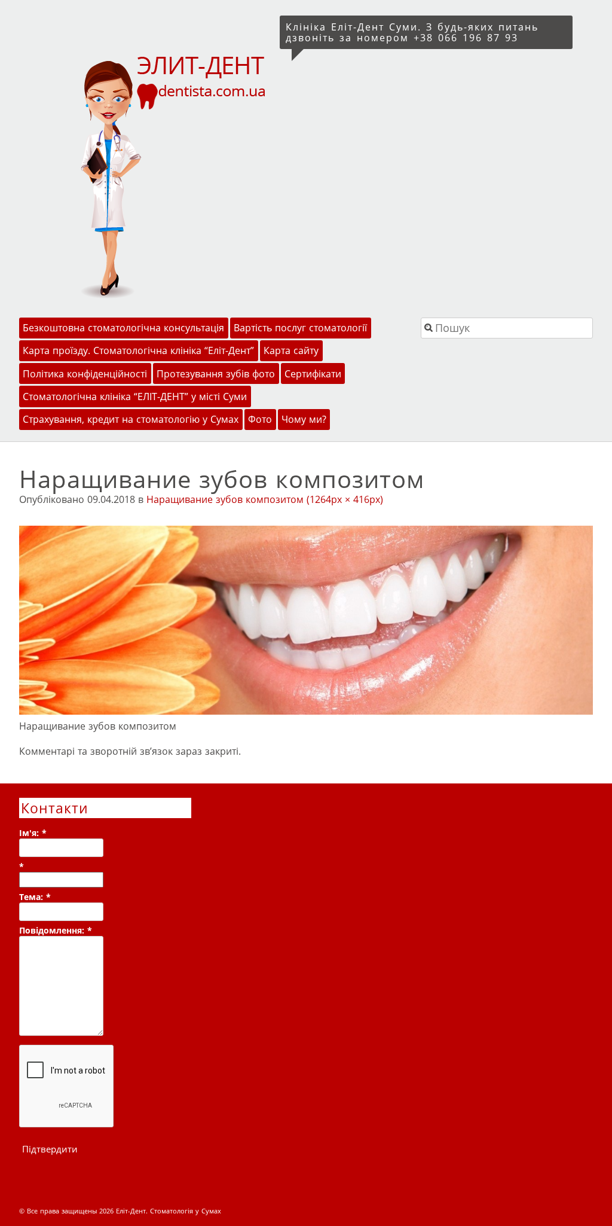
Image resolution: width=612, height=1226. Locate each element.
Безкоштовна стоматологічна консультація (123, 327)
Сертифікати (312, 373)
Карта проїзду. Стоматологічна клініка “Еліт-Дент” (138, 350)
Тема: (35, 896)
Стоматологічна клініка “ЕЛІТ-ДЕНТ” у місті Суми (135, 396)
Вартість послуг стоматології (300, 327)
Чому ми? (303, 419)
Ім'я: (33, 832)
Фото (260, 419)
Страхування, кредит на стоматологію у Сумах (130, 419)
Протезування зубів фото (216, 373)
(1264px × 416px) (345, 499)
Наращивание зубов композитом (225, 499)
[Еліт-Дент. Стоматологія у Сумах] (146, 175)
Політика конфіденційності (85, 373)
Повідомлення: (55, 930)
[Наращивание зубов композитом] (306, 711)
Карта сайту (291, 350)
